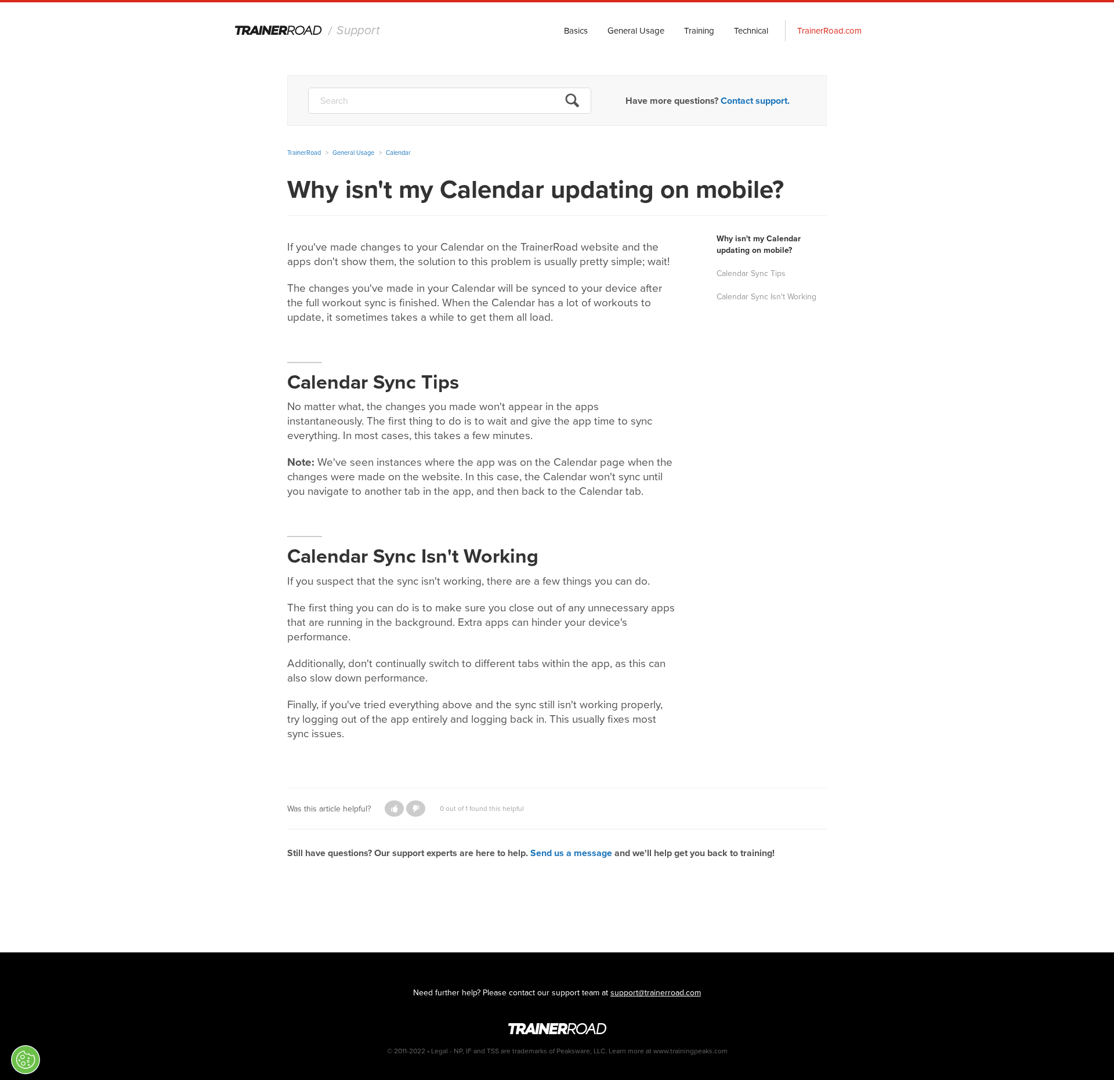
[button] (394, 808)
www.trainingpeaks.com (690, 1051)
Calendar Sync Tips (752, 273)
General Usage (635, 30)
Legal (439, 1051)
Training (699, 30)
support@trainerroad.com (655, 993)
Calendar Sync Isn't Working (766, 297)
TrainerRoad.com (829, 30)
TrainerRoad (308, 31)
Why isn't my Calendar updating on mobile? (759, 244)
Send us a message (571, 853)
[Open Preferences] (25, 1059)
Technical (751, 30)
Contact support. (755, 100)
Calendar (398, 152)
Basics (576, 30)
